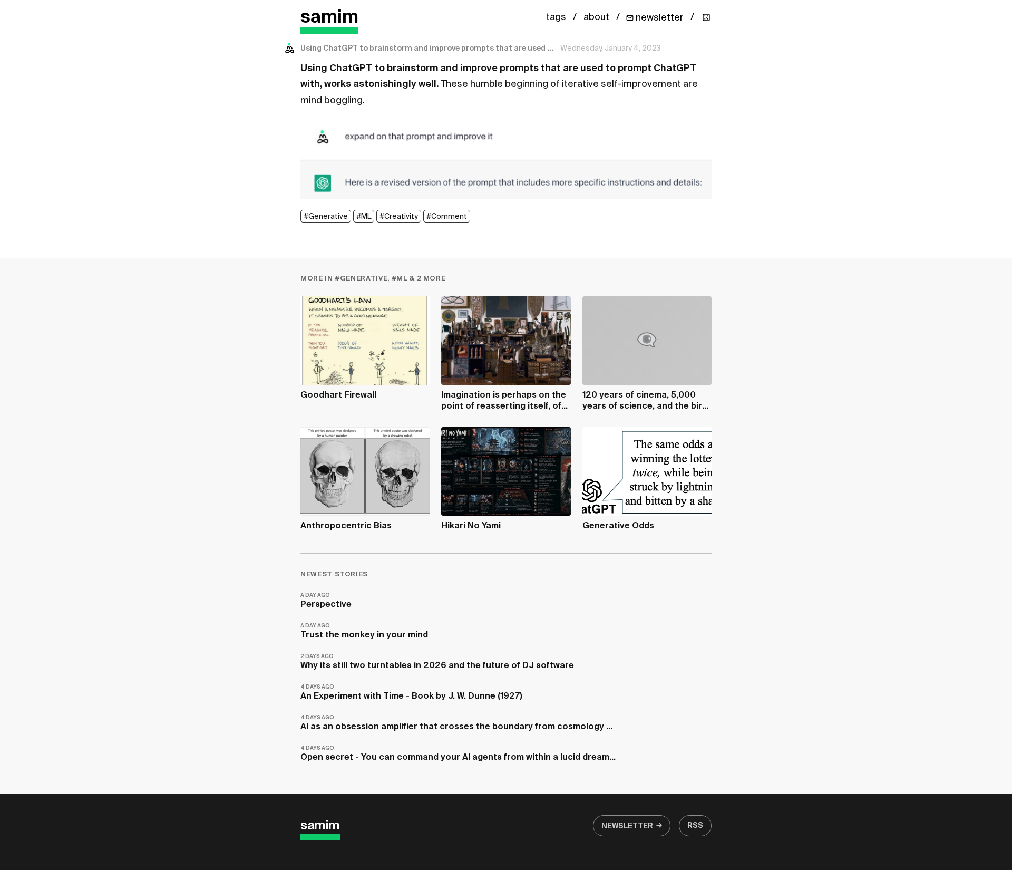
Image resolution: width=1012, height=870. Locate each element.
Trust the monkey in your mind (364, 631)
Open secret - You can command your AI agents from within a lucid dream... (458, 754)
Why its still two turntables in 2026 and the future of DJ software (437, 662)
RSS (695, 825)
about (596, 17)
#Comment (446, 216)
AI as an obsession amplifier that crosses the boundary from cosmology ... (456, 723)
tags (556, 17)
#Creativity (399, 216)
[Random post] (706, 17)
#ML (363, 216)
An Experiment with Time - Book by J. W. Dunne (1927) (411, 692)
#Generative (326, 216)
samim (329, 17)
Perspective (326, 601)
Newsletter (627, 826)
